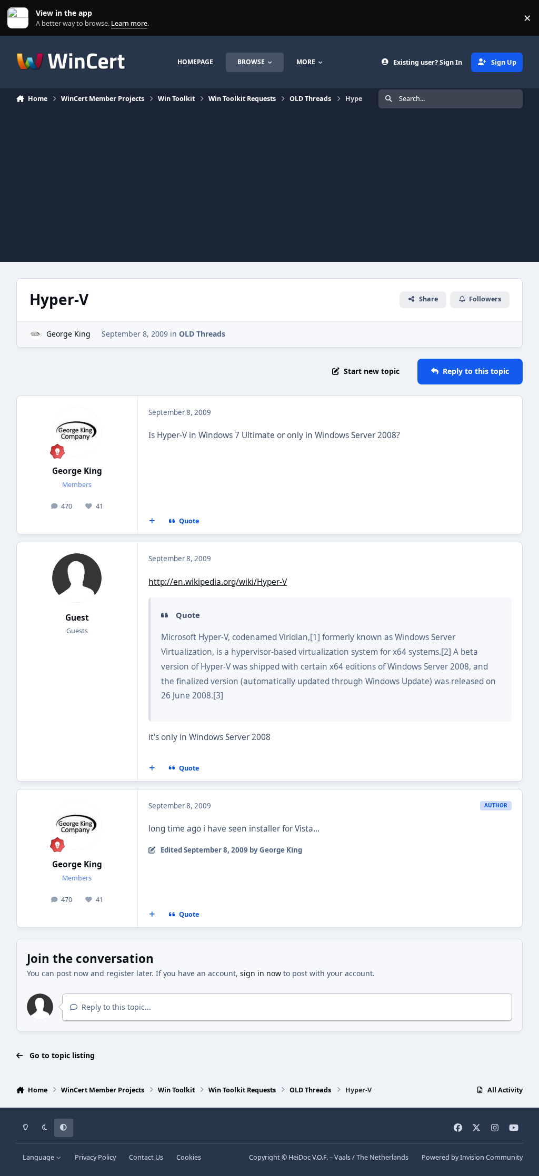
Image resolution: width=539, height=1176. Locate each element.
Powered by (472, 1157)
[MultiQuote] (152, 521)
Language (39, 1157)
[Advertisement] (269, 188)
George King (68, 334)
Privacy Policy (95, 1157)
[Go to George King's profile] (35, 334)
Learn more (20, 18)
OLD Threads (202, 334)
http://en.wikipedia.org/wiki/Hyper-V (217, 581)
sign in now (260, 973)
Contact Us (146, 1157)
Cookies (188, 1157)
